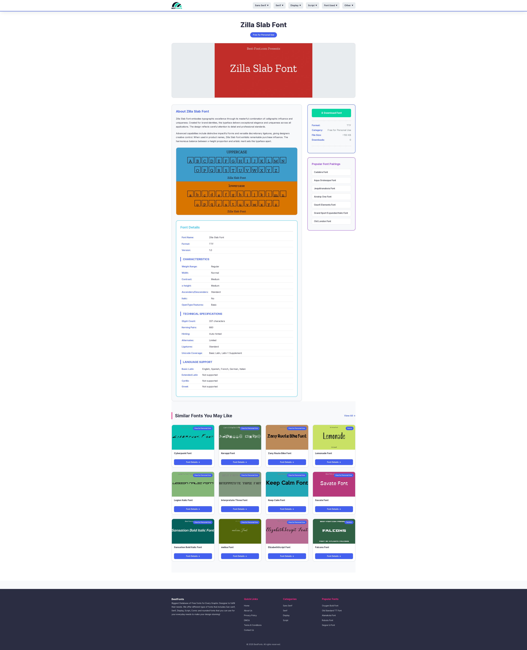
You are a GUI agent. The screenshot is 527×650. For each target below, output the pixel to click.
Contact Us (249, 630)
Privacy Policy (250, 615)
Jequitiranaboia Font (324, 188)
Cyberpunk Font (183, 453)
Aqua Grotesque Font (325, 180)
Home (246, 605)
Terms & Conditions (253, 625)
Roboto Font (327, 620)
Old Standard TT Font (332, 610)
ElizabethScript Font (279, 547)
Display (296, 5)
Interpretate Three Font (234, 500)
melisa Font (227, 547)
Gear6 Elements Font (325, 204)
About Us (248, 610)
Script (312, 5)
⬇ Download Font (331, 112)
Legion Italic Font (183, 500)
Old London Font (322, 221)
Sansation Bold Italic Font (188, 547)
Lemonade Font (323, 453)
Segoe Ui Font (328, 625)
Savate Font (322, 500)
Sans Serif (262, 5)
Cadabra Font (321, 172)
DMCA (247, 620)
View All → (349, 415)
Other (348, 5)
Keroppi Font (228, 453)
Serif (279, 5)
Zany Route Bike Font (279, 453)
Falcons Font (322, 547)
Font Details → (193, 462)
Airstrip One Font (322, 196)
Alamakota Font (329, 615)
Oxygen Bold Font (330, 605)
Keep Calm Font (276, 500)
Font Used (330, 5)
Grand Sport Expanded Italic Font (331, 213)
